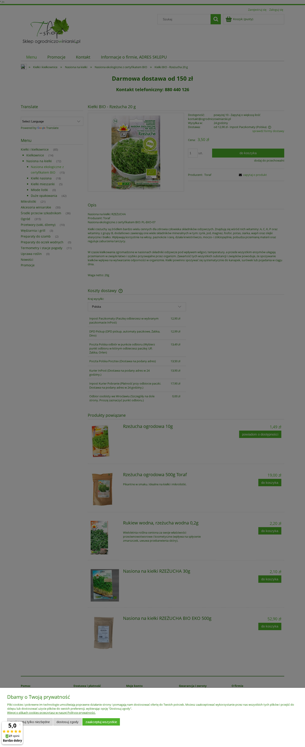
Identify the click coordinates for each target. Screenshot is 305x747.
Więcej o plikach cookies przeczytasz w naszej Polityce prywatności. (51, 713)
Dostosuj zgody (67, 722)
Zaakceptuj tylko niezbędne (30, 722)
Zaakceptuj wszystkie (101, 722)
